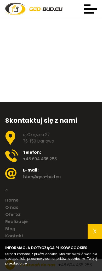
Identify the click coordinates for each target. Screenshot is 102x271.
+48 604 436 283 (40, 159)
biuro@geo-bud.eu (42, 177)
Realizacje (16, 222)
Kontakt (14, 236)
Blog (10, 229)
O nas (11, 207)
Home (12, 200)
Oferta (12, 215)
